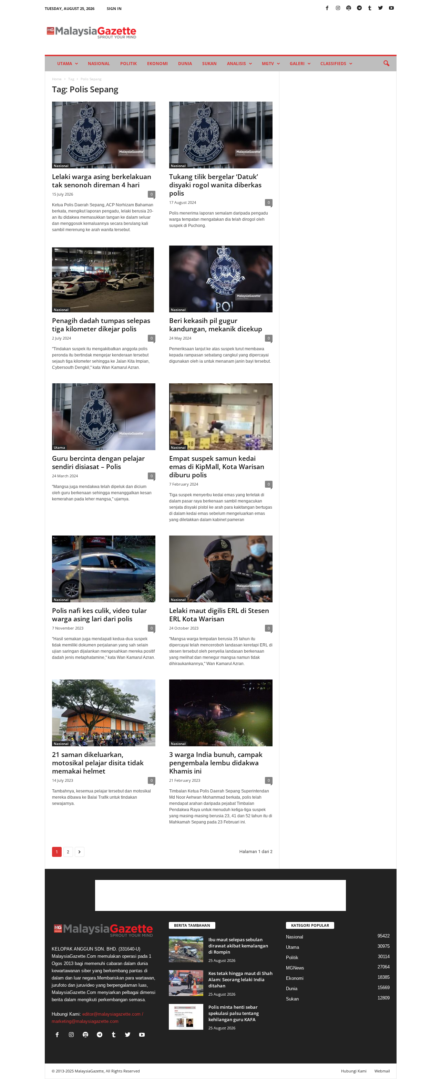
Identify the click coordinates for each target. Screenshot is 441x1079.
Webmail (382, 1070)
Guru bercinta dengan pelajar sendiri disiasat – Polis (98, 462)
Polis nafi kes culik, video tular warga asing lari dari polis (99, 614)
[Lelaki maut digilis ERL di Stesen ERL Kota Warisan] (221, 569)
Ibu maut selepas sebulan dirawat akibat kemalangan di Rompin (238, 945)
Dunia (185, 63)
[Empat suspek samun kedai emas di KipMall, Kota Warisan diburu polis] (221, 416)
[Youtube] (391, 8)
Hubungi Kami (354, 1070)
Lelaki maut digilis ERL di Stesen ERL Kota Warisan (219, 614)
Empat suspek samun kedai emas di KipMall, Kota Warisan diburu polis (216, 466)
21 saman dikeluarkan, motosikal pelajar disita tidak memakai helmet (98, 763)
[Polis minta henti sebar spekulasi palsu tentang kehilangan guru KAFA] (186, 1017)
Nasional (99, 63)
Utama (64, 63)
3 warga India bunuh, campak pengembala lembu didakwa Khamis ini (216, 763)
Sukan (209, 63)
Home (57, 78)
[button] (386, 63)
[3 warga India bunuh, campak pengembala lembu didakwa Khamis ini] (221, 712)
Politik (128, 63)
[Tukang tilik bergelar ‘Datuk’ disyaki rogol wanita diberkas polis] (221, 135)
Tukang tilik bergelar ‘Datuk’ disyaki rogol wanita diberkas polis (215, 185)
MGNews (295, 968)
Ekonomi (157, 63)
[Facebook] (327, 8)
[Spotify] (349, 8)
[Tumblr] (370, 8)
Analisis (236, 63)
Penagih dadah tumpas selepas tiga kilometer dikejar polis (101, 324)
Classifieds (333, 63)
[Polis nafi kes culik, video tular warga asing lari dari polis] (103, 569)
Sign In (114, 8)
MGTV (268, 63)
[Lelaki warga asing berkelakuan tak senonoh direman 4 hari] (103, 135)
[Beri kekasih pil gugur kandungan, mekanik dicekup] (221, 279)
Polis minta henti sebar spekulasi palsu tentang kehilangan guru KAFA (233, 1013)
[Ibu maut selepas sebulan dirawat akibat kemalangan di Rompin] (186, 949)
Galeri (297, 63)
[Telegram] (359, 8)
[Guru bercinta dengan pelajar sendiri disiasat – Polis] (103, 416)
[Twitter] (381, 8)
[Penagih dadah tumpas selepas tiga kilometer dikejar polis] (103, 279)
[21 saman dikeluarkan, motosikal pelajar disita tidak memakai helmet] (103, 712)
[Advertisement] (220, 895)
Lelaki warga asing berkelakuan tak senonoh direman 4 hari (101, 180)
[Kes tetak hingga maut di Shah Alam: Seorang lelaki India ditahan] (186, 983)
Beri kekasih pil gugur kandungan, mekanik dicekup (215, 324)
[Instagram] (338, 8)
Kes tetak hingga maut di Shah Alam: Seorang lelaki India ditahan (240, 979)
